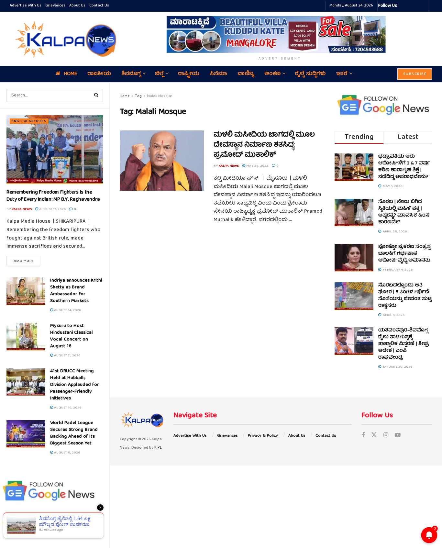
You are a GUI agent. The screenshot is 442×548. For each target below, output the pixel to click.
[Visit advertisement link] (279, 34)
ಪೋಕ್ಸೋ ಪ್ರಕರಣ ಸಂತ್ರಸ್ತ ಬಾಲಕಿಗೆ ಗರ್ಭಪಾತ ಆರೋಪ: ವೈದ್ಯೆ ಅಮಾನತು (404, 254)
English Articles (29, 121)
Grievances (55, 5)
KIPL (158, 447)
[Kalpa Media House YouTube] (422, 6)
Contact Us (99, 5)
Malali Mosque (159, 96)
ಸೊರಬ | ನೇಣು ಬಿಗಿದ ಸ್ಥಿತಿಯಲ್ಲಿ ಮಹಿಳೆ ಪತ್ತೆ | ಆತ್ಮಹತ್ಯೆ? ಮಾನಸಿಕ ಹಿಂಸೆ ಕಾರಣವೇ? (403, 212)
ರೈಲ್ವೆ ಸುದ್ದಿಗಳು (310, 74)
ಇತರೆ (342, 74)
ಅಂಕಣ (272, 74)
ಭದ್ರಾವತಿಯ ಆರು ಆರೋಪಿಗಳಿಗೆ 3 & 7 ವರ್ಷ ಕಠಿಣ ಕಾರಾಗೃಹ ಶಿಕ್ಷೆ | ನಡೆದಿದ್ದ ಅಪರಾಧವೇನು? (404, 166)
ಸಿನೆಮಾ (218, 74)
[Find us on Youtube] (398, 436)
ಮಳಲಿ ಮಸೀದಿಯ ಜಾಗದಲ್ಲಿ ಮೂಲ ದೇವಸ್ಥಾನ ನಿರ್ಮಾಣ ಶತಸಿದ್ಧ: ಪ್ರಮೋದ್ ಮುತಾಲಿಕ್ (264, 145)
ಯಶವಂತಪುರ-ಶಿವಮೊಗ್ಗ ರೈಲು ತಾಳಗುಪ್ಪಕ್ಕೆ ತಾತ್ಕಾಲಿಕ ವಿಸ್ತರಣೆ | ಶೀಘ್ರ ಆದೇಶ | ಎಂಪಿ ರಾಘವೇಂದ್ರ (403, 344)
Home (70, 74)
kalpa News (22, 209)
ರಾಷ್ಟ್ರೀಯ (188, 74)
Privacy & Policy (263, 436)
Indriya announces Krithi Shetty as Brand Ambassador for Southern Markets (76, 290)
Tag (138, 96)
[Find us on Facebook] (363, 436)
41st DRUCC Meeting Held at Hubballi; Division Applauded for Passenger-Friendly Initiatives (74, 385)
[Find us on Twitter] (374, 436)
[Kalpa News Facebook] (403, 6)
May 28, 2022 (256, 166)
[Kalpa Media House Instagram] (411, 6)
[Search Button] (96, 95)
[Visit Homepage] (64, 39)
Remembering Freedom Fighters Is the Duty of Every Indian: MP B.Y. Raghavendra (53, 196)
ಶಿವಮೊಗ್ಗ (131, 74)
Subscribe (415, 74)
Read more (26, 261)
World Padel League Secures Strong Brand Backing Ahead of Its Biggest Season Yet (74, 433)
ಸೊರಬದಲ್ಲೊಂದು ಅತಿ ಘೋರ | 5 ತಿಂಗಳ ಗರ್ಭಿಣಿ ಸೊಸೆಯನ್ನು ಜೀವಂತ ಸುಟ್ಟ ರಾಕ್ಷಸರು (405, 295)
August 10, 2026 (67, 408)
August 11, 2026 (66, 355)
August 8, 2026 (66, 453)
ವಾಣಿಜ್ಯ (246, 74)
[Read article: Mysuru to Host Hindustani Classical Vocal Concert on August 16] (25, 337)
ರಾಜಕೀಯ (99, 74)
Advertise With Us (25, 5)
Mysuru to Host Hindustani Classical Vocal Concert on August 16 (71, 336)
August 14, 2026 (67, 310)
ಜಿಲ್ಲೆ (159, 74)
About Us (77, 5)
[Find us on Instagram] (385, 436)
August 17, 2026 (52, 209)
